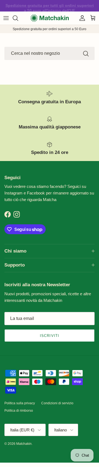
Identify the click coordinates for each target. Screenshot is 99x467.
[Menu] (6, 18)
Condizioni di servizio (57, 403)
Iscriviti (49, 336)
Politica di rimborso (18, 410)
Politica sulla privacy (19, 403)
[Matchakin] (49, 18)
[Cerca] (18, 18)
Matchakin (24, 444)
